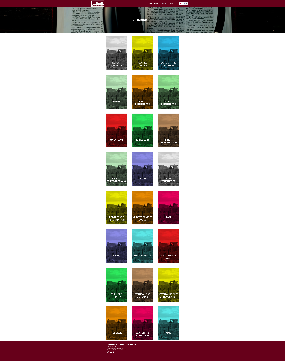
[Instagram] (108, 352)
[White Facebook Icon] (114, 352)
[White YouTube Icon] (111, 352)
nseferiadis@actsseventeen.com (115, 348)
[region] (116, 53)
